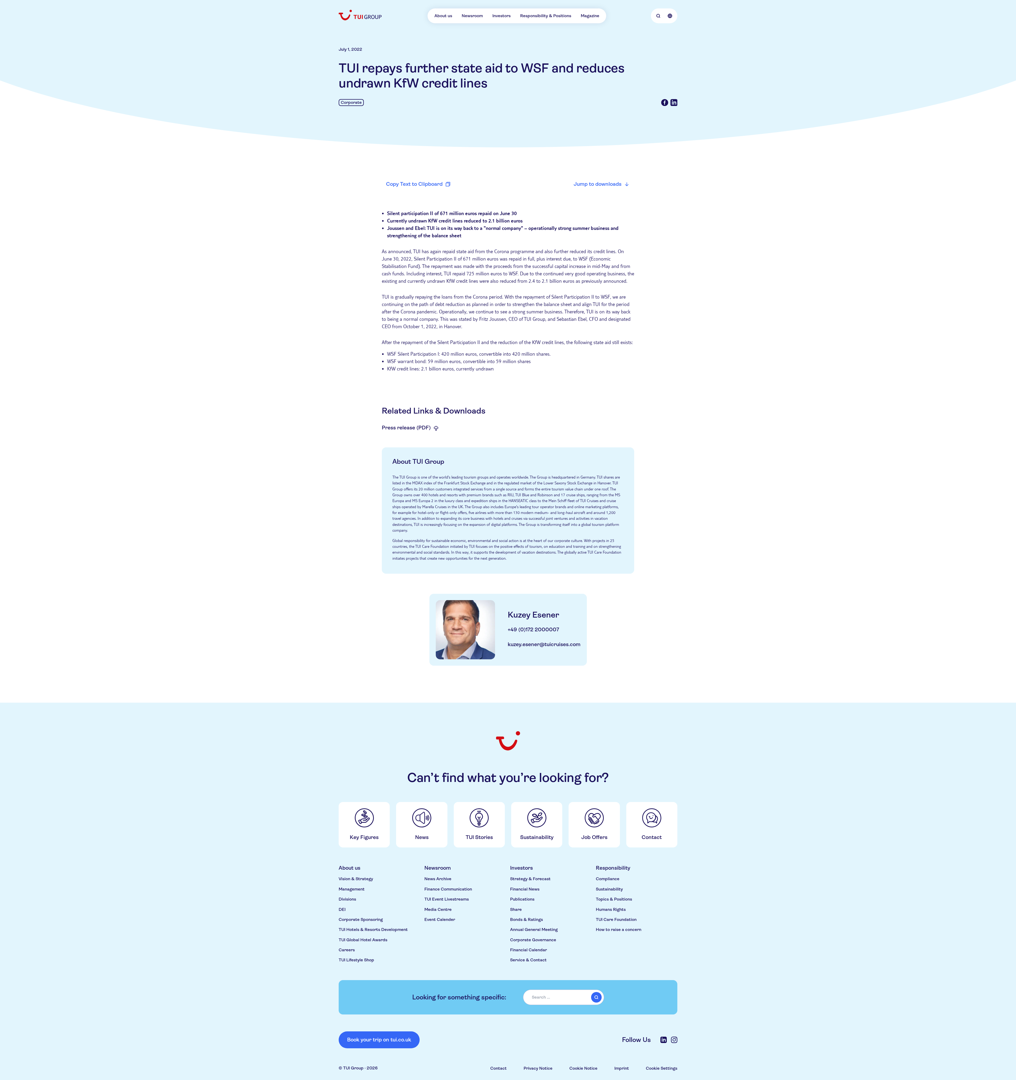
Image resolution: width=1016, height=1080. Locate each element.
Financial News (524, 889)
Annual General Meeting (534, 929)
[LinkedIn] (663, 1040)
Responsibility (613, 868)
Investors (501, 15)
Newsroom (472, 15)
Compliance (607, 878)
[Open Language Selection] (670, 16)
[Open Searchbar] (658, 16)
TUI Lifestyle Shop (356, 959)
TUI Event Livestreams (446, 899)
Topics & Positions (614, 899)
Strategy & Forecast (530, 878)
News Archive (437, 878)
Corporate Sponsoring (361, 919)
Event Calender (439, 919)
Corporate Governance (533, 939)
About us (443, 15)
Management (352, 889)
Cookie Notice (583, 1068)
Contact (498, 1068)
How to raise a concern (618, 929)
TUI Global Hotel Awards (363, 939)
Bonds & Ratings (526, 919)
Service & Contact (528, 959)
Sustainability (609, 889)
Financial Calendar (528, 949)
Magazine (590, 15)
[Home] (361, 15)
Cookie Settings (661, 1068)
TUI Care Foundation (616, 919)
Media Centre (438, 909)
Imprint (621, 1068)
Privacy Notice (538, 1068)
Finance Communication (448, 889)
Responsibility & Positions (545, 15)
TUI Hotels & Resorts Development (373, 929)
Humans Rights (611, 909)
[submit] (596, 997)
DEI (342, 909)
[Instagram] (674, 1040)
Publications (522, 899)
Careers (347, 949)
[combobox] (563, 997)
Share (516, 909)
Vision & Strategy (356, 878)
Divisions (347, 899)
